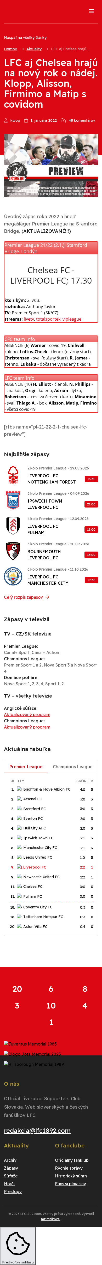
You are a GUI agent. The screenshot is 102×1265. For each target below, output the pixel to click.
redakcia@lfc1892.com (37, 1130)
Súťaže (11, 1175)
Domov (10, 49)
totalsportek (48, 319)
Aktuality (34, 49)
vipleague (72, 319)
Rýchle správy (69, 1168)
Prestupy (13, 1191)
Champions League (73, 766)
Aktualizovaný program (27, 714)
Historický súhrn (71, 1175)
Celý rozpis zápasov (23, 597)
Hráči (9, 1183)
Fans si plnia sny (70, 1183)
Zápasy (11, 1168)
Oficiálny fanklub (72, 1160)
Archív (10, 1160)
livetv (29, 319)
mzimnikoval (50, 1219)
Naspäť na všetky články (25, 37)
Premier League (25, 766)
